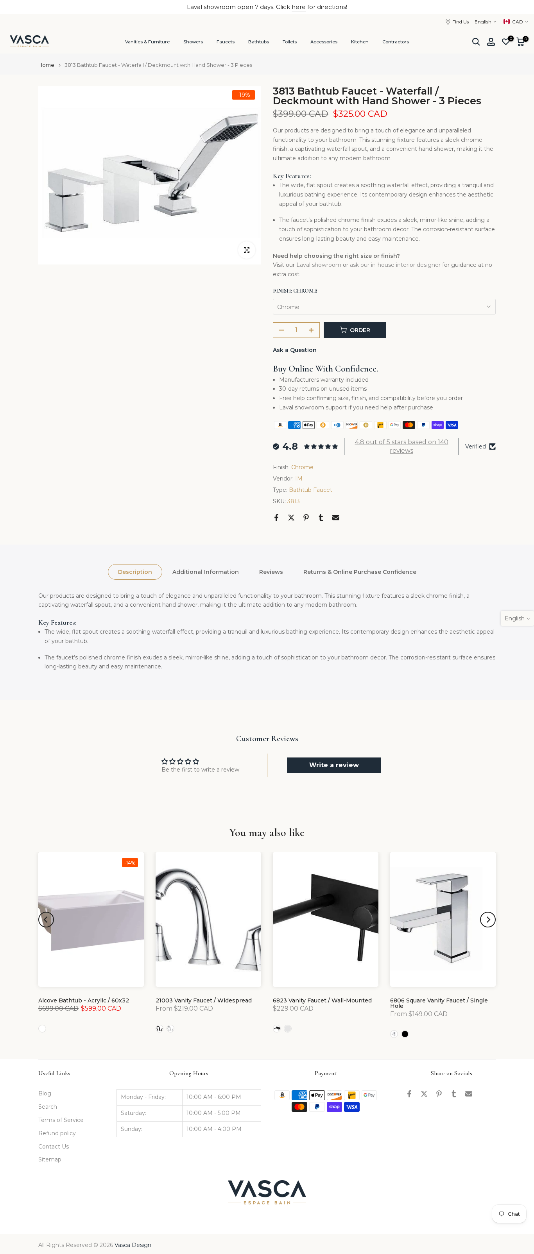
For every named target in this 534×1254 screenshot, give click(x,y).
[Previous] (46, 919)
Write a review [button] (334, 765)
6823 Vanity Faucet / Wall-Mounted (322, 1000)
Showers (193, 42)
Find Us (460, 22)
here (299, 7)
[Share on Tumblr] (320, 517)
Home (46, 65)
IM (299, 478)
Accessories (323, 42)
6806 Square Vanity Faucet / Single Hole (439, 1003)
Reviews (271, 571)
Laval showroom (319, 264)
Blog (44, 1093)
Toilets (290, 42)
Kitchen (360, 42)
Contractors (395, 42)
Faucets (226, 42)
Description (135, 571)
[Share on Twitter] (291, 517)
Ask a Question (295, 350)
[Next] (488, 919)
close (18, 7)
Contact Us (53, 1146)
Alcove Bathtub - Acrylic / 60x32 (83, 1000)
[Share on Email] (335, 517)
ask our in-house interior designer (395, 264)
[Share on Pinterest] (306, 517)
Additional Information (205, 571)
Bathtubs (258, 42)
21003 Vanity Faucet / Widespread (204, 1000)
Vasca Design (133, 1245)
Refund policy (57, 1133)
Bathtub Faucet (310, 489)
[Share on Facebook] (276, 517)
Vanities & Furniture (147, 42)
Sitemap (49, 1159)
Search (47, 1106)
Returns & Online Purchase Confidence (359, 571)
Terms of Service (61, 1120)
